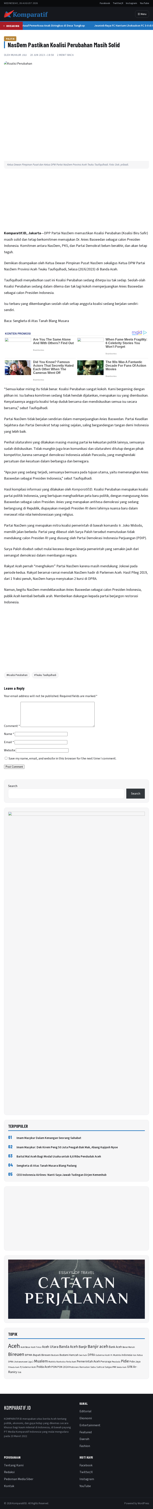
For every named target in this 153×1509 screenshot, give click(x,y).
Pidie (125, 1361)
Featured (85, 1432)
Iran (134, 1355)
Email (9, 742)
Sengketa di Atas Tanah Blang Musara (41, 320)
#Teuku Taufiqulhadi (45, 675)
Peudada (116, 1361)
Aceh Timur (36, 1347)
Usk (19, 1372)
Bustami (55, 1355)
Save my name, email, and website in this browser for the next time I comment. (62, 758)
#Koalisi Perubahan (17, 675)
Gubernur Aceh (102, 1355)
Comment (12, 726)
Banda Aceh (68, 1346)
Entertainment (89, 1425)
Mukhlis (52, 1361)
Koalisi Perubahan (107, 233)
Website (9, 750)
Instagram (131, 3)
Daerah (84, 1439)
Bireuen (16, 1354)
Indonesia (127, 1355)
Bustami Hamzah (69, 1355)
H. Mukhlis (116, 1355)
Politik (10, 38)
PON (54, 1367)
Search (12, 786)
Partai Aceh (71, 1361)
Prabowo (74, 1367)
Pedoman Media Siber (18, 1479)
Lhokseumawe (20, 1361)
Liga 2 (30, 1361)
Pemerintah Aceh (88, 1361)
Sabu (93, 1367)
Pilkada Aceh (13, 1367)
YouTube (144, 3)
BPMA (28, 1355)
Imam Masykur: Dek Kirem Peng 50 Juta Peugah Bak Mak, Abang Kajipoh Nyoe (67, 1147)
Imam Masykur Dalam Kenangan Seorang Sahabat (49, 1138)
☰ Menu (142, 14)
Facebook (105, 3)
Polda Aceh (43, 1367)
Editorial (85, 1411)
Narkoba (61, 1361)
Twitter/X (118, 3)
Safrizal (100, 1367)
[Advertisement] (76, 201)
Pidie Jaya (134, 1361)
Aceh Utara (50, 1346)
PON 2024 (63, 1367)
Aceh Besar (25, 1347)
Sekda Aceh (122, 1367)
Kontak (9, 1486)
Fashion (84, 1446)
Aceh (14, 1346)
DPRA (91, 1355)
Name (9, 734)
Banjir (82, 1346)
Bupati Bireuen (42, 1355)
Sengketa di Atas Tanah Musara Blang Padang (47, 1166)
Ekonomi (85, 1418)
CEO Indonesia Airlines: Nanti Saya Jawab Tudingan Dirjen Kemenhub (61, 1175)
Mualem (41, 1361)
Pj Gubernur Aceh (28, 1367)
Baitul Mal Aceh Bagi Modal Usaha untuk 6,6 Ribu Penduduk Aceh (59, 1156)
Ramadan (84, 1367)
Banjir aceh (98, 1347)
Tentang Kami (14, 1465)
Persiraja (106, 1362)
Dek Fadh (83, 1355)
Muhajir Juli (19, 55)
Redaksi (9, 1472)
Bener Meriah (129, 1347)
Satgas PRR (110, 1367)
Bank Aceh (115, 1347)
